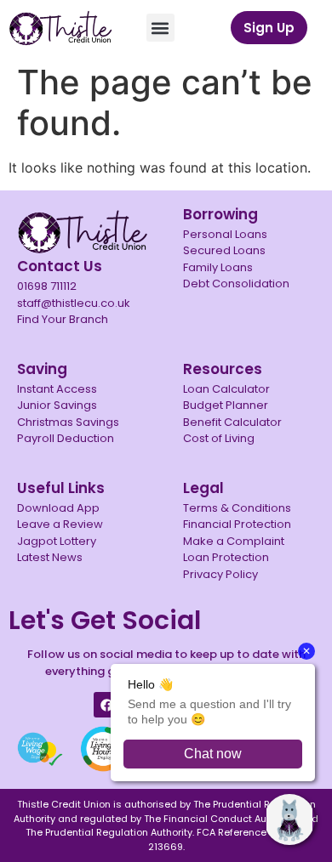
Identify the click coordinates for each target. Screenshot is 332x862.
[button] (160, 28)
